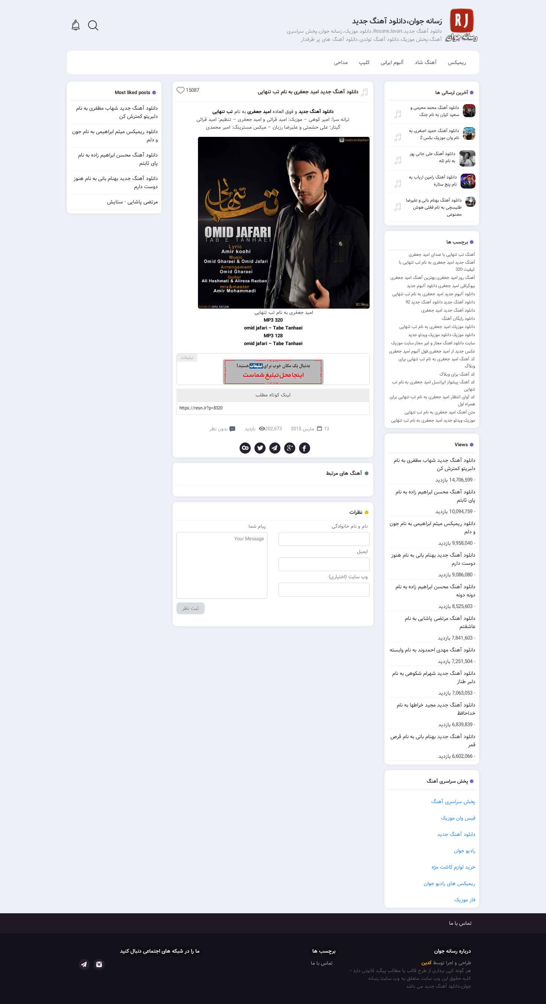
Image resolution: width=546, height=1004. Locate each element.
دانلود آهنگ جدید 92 (424, 302)
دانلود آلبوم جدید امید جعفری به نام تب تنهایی (433, 293)
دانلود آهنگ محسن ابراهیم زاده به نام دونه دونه (435, 591)
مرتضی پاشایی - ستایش (132, 202)
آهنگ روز (466, 277)
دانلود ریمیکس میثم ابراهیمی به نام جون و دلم (432, 527)
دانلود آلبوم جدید (422, 285)
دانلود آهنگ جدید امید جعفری (448, 310)
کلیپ (364, 62)
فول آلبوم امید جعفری (408, 351)
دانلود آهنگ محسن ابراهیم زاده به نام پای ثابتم (435, 496)
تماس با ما (460, 923)
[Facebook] (304, 448)
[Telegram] (274, 448)
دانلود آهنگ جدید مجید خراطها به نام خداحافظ (436, 709)
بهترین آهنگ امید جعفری (413, 277)
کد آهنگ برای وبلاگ (457, 374)
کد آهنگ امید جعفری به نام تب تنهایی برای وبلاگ (437, 362)
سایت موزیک (402, 343)
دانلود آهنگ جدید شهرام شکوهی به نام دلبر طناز (433, 677)
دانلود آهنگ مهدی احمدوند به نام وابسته (432, 650)
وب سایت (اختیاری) (348, 577)
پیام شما (257, 526)
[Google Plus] (289, 448)
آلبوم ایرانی (392, 62)
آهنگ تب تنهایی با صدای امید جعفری (442, 254)
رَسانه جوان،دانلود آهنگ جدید (397, 21)
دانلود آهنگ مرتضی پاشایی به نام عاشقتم (440, 622)
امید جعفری (447, 277)
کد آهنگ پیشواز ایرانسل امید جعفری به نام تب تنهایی (433, 386)
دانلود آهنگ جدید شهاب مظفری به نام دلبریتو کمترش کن (434, 464)
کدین (427, 963)
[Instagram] (99, 964)
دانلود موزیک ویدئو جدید (429, 334)
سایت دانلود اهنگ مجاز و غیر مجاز (445, 343)
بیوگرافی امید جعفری (456, 285)
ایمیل (362, 552)
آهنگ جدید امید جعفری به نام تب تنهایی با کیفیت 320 (437, 266)
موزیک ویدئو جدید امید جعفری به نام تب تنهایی (433, 420)
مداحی (341, 62)
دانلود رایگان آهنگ (458, 318)
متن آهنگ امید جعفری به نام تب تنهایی (439, 412)
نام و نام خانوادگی (350, 526)
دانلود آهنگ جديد (459, 302)
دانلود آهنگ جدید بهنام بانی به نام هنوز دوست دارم (433, 559)
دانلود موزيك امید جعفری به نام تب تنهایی (437, 326)
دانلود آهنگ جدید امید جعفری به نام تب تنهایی (308, 92)
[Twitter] (260, 448)
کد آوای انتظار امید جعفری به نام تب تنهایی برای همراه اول (432, 400)
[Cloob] (245, 448)
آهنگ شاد (426, 62)
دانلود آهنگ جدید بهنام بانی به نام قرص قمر (432, 741)
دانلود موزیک (463, 334)
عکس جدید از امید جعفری (452, 351)
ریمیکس (457, 62)
